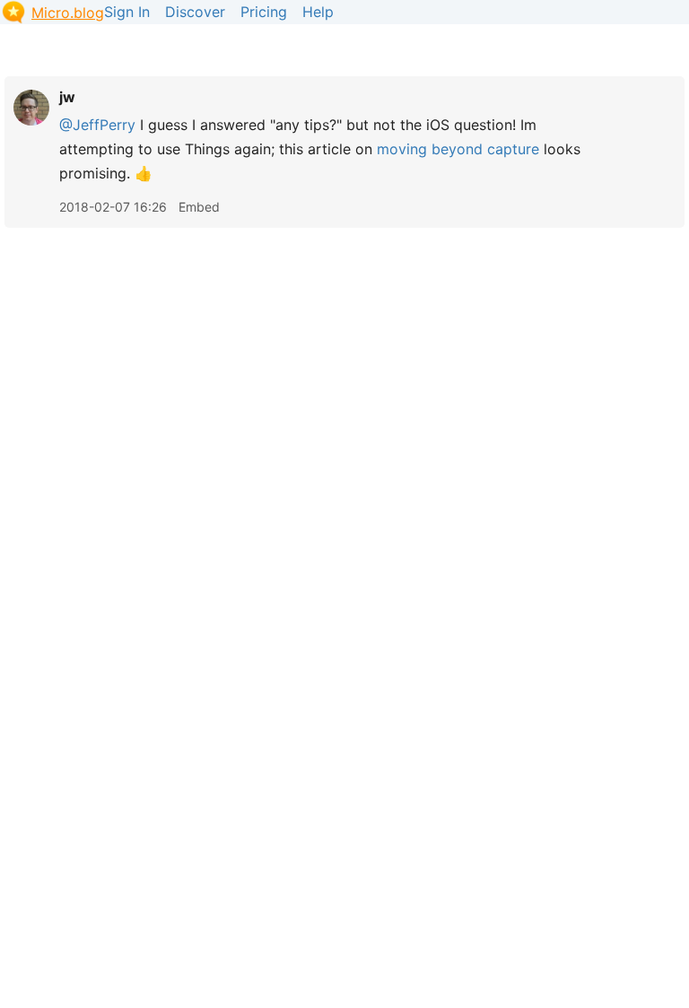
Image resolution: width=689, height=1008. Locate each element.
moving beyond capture (458, 149)
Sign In (127, 12)
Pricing (263, 12)
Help (318, 12)
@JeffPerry (97, 125)
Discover (195, 12)
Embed (199, 206)
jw (67, 97)
